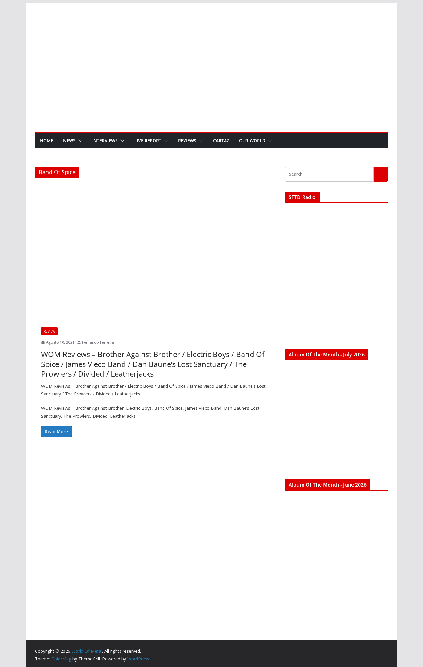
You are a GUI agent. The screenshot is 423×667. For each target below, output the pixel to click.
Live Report (147, 141)
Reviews (187, 141)
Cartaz (221, 141)
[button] (79, 140)
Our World (252, 141)
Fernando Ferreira (98, 342)
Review (49, 331)
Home (46, 141)
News (69, 141)
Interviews (105, 141)
